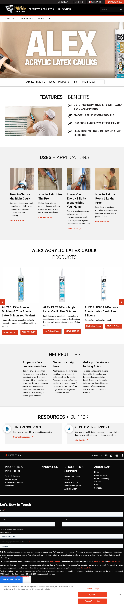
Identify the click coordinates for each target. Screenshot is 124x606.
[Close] (120, 594)
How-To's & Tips (71, 482)
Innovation (64, 9)
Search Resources (21, 437)
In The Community (101, 478)
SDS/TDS (79, 2)
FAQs (66, 479)
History (97, 472)
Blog (96, 485)
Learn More (15, 220)
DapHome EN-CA (10, 18)
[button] (10, 332)
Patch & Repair (11, 479)
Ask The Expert (70, 489)
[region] (62, 594)
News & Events (100, 475)
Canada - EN (96, 2)
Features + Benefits (34, 82)
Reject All (92, 595)
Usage (52, 82)
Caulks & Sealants (12, 476)
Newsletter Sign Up (72, 486)
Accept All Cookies (92, 601)
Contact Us (80, 440)
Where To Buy (114, 2)
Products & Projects (41, 9)
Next (121, 302)
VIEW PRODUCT (28, 332)
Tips (74, 82)
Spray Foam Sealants (14, 482)
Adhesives (9, 486)
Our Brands (40, 18)
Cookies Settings (92, 588)
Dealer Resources (72, 476)
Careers (97, 481)
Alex (49, 18)
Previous (2, 302)
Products (63, 82)
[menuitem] (63, 2)
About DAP (63, 2)
